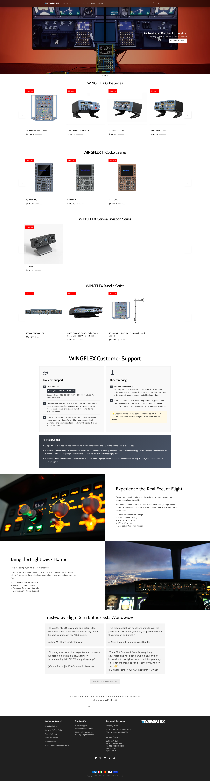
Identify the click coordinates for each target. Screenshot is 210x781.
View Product (30, 41)
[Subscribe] (122, 707)
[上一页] (22, 114)
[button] (84, 3)
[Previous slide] (3, 38)
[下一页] (187, 114)
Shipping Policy (51, 726)
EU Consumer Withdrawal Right (57, 745)
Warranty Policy (51, 734)
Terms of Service (51, 738)
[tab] (102, 75)
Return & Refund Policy (54, 730)
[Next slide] (207, 38)
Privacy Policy (50, 741)
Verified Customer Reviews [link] (105, 681)
